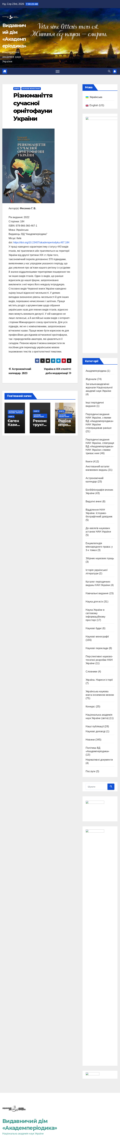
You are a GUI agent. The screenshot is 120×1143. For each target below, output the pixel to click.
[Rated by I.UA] (92, 1074)
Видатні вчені (94, 501)
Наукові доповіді (95, 731)
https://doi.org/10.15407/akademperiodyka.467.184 (41, 242)
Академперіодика (96, 371)
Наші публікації (95, 726)
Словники (91, 671)
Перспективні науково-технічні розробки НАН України (99, 660)
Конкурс (90, 706)
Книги (16, 88)
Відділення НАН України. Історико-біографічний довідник (99, 513)
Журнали (91, 379)
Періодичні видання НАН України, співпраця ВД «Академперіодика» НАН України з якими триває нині (100, 446)
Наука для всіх (94, 601)
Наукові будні (94, 628)
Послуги (90, 771)
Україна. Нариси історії (99, 679)
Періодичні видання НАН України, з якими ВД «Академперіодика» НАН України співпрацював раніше (99, 421)
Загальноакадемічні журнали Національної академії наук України (99, 387)
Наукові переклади (97, 648)
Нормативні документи (99, 759)
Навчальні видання (97, 593)
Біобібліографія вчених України (16, 412)
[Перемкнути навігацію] (57, 71)
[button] (109, 71)
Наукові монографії (31, 88)
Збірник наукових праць (100, 558)
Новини (90, 739)
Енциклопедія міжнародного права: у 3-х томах (99, 546)
